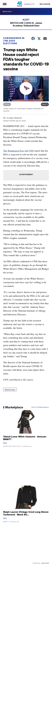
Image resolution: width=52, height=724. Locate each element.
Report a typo (10, 389)
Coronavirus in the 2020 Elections (13, 41)
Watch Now (44, 4)
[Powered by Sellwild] (45, 563)
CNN (31, 150)
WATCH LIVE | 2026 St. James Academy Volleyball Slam (26, 24)
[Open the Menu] (4, 4)
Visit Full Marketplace (40, 407)
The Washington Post (13, 150)
